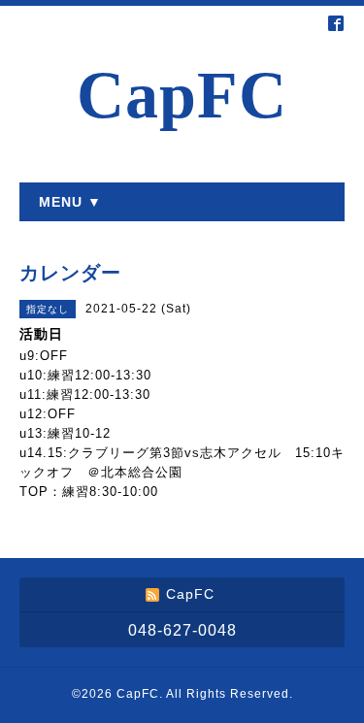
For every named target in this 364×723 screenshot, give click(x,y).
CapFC (182, 95)
